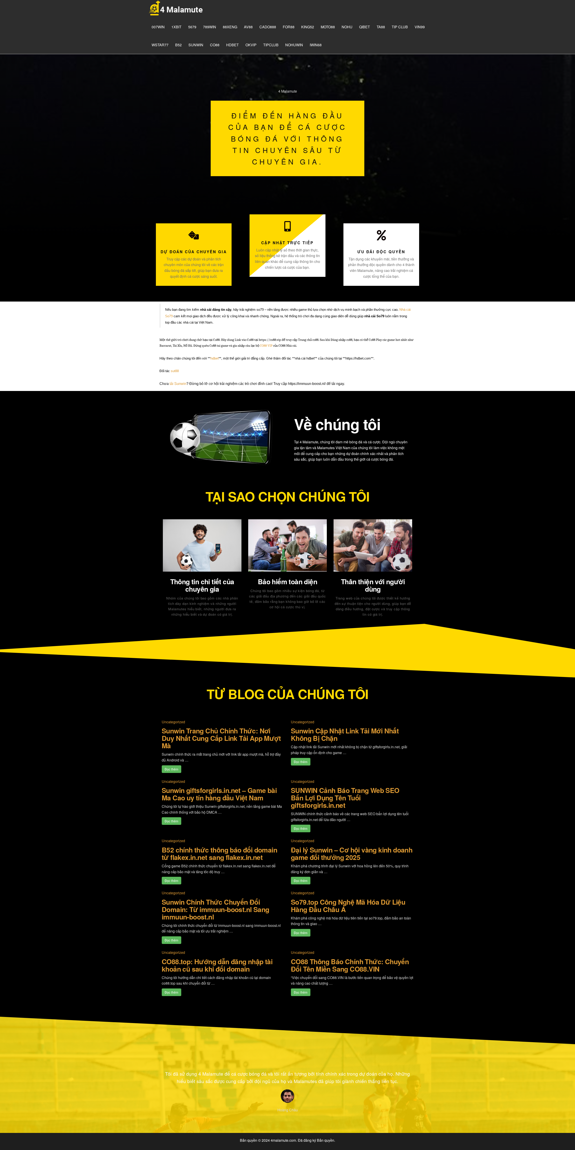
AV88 (248, 26)
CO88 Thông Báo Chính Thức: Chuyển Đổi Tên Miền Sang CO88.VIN (350, 965)
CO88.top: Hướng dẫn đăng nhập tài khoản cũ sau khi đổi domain (217, 965)
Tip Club (400, 26)
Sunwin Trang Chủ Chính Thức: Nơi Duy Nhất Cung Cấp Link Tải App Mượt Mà (221, 738)
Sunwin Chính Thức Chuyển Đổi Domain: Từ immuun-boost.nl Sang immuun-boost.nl (215, 909)
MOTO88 (328, 26)
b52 (178, 44)
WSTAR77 (160, 44)
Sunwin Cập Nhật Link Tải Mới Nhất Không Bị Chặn (345, 734)
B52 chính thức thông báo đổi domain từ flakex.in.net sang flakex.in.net (219, 853)
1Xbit (176, 26)
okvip (251, 44)
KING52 (307, 26)
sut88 (175, 371)
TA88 (381, 26)
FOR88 (288, 26)
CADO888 (267, 26)
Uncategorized (173, 721)
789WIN (209, 26)
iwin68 (316, 44)
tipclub (271, 44)
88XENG (230, 26)
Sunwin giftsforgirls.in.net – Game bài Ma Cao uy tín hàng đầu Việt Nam (219, 793)
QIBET (364, 26)
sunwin (195, 44)
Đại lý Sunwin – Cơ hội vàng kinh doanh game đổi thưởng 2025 (351, 853)
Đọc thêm (171, 769)
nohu (347, 26)
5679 (192, 26)
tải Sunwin (178, 384)
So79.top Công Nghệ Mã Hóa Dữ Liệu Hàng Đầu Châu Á (348, 905)
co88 (214, 44)
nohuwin (294, 44)
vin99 (420, 26)
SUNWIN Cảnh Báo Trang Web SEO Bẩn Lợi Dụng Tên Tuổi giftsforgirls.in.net (345, 797)
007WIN (158, 26)
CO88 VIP (266, 346)
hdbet (232, 44)
